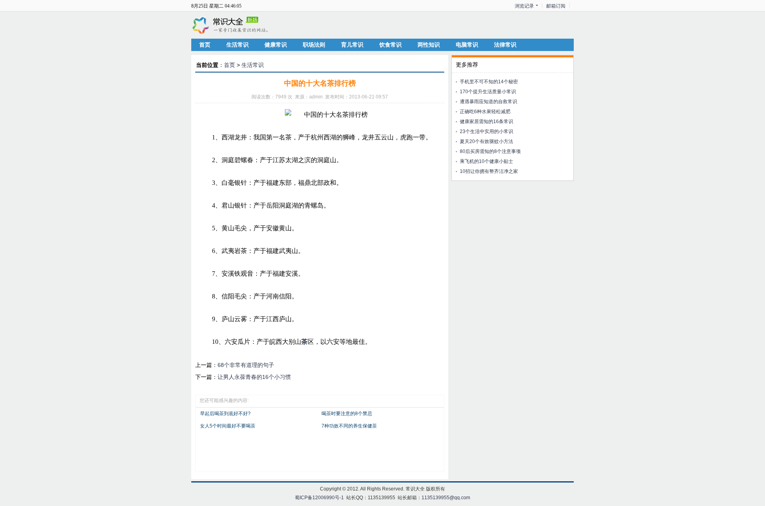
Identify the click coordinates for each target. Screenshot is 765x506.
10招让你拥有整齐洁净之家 (489, 171)
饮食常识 (390, 44)
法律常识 (505, 44)
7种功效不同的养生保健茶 (349, 426)
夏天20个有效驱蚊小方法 (486, 141)
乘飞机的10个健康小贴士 (486, 161)
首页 (204, 44)
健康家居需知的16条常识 (486, 121)
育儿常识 (352, 44)
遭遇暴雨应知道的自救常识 (488, 101)
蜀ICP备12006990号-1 (319, 497)
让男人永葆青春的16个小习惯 (254, 377)
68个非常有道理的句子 (246, 365)
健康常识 (276, 44)
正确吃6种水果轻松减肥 (485, 111)
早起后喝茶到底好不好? (225, 413)
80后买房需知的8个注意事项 (490, 151)
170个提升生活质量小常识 (488, 91)
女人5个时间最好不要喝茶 (227, 426)
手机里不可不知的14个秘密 (489, 81)
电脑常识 (467, 44)
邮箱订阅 (555, 6)
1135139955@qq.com (446, 497)
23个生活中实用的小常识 (486, 131)
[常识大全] (231, 25)
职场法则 (314, 44)
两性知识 (429, 44)
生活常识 (237, 44)
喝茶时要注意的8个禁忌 (347, 413)
